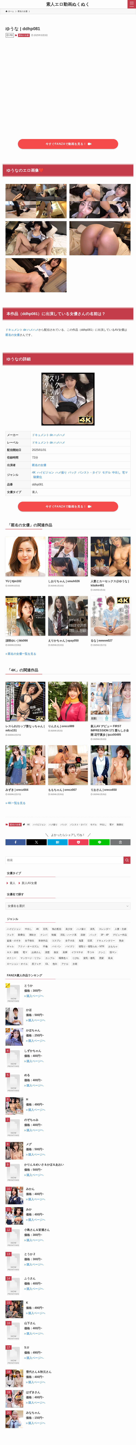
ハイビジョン (45, 472)
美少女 (69, 929)
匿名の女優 (24, 35)
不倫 (45, 946)
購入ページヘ (35, 995)
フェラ (10, 934)
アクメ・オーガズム (28, 946)
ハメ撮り (61, 472)
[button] (15, 842)
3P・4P (105, 934)
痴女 (56, 952)
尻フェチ (36, 964)
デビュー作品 (120, 934)
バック (72, 472)
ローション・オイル (17, 964)
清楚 (47, 952)
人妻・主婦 (120, 929)
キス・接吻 (12, 952)
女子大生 (70, 940)
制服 (54, 934)
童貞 (110, 958)
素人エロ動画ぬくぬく (68, 4)
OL (46, 964)
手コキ (90, 952)
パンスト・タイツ (89, 472)
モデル (106, 472)
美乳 (92, 929)
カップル (50, 958)
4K (34, 472)
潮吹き (32, 934)
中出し (116, 472)
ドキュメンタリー (106, 940)
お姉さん (36, 952)
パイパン (56, 946)
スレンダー (104, 929)
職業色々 (63, 958)
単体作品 (43, 940)
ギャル (10, 946)
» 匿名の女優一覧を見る (20, 653)
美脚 (65, 952)
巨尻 (90, 940)
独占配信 (56, 929)
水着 (75, 964)
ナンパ (43, 934)
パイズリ (70, 946)
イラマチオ (77, 952)
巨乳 (45, 929)
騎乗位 (37, 477)
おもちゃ (113, 946)
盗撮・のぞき (14, 940)
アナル (64, 964)
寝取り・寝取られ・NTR (91, 946)
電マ (125, 472)
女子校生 (29, 940)
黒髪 (101, 958)
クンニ (101, 952)
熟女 (121, 940)
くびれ (75, 958)
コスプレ (56, 940)
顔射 (83, 934)
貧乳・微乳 (89, 958)
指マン (113, 952)
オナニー (11, 958)
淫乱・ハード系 (68, 934)
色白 (55, 964)
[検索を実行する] (127, 860)
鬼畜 (81, 940)
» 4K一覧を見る (15, 803)
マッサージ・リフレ (30, 958)
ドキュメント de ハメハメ (21, 329)
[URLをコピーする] (120, 842)
